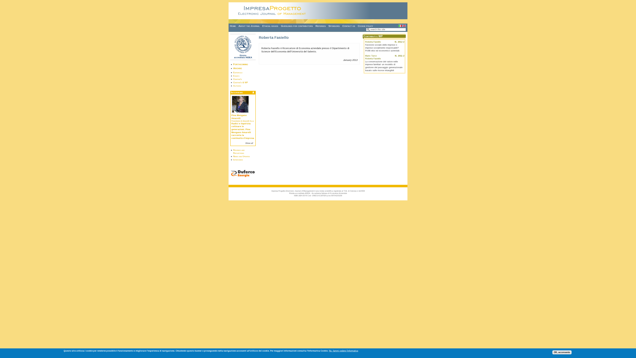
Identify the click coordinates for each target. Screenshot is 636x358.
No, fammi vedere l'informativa (343, 351)
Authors (237, 86)
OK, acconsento (562, 352)
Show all (249, 143)
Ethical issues (270, 26)
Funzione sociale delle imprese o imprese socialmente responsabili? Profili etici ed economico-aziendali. (382, 48)
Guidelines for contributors (297, 26)
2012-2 (401, 42)
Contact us (348, 26)
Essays (236, 76)
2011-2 (401, 56)
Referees (321, 26)
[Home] (273, 17)
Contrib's (237, 79)
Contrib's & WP (240, 82)
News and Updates (241, 156)
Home (233, 26)
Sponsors (334, 26)
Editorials (237, 72)
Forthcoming (240, 64)
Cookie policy (365, 26)
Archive (237, 68)
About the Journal (249, 26)
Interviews (238, 160)
